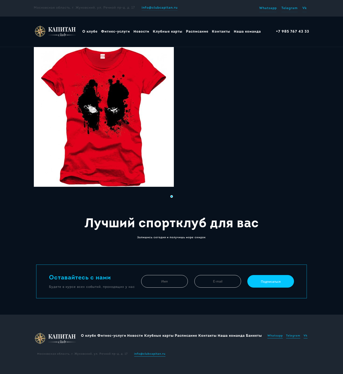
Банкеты (254, 336)
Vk (304, 8)
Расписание (197, 32)
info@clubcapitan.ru (160, 8)
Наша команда (247, 32)
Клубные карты (167, 32)
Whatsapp (268, 8)
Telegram (289, 8)
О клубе (90, 32)
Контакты (221, 32)
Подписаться (271, 281)
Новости (141, 32)
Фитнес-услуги (115, 32)
